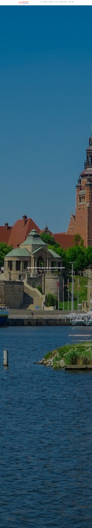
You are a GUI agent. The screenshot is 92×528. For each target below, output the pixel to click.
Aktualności (45, 1)
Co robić (56, 1)
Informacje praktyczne (63, 1)
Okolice (69, 1)
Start (41, 1)
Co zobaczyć (50, 1)
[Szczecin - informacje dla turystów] (25, 3)
